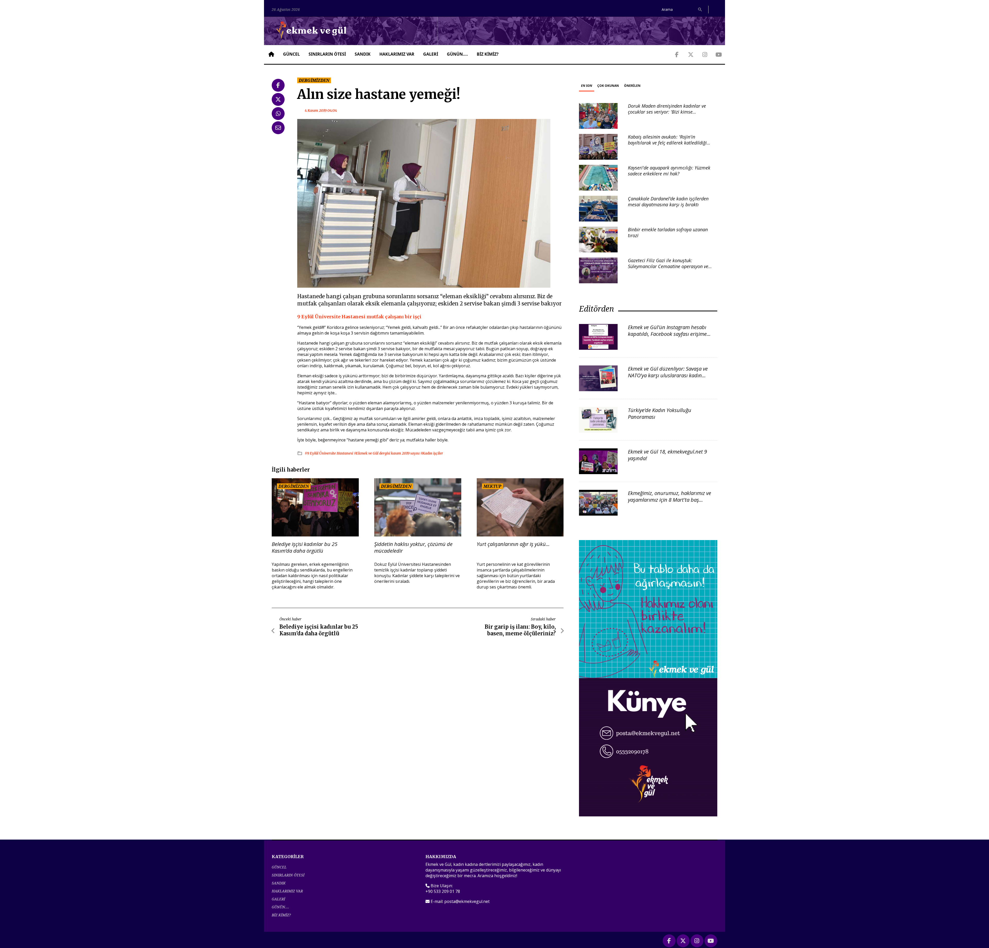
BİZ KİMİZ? (488, 54)
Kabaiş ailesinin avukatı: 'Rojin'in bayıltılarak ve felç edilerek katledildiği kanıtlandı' (667, 143)
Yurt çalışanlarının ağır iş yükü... (513, 544)
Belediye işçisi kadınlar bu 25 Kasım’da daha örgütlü (304, 547)
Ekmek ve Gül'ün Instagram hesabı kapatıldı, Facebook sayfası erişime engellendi (667, 334)
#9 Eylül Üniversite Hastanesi (329, 453)
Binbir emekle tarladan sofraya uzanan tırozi (668, 232)
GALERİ (430, 54)
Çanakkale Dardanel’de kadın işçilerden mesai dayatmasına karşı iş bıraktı (668, 201)
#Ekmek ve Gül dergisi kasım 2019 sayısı (387, 453)
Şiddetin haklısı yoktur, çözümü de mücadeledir (413, 547)
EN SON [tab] (586, 85)
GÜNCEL (291, 54)
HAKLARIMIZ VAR (396, 54)
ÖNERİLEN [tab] (632, 85)
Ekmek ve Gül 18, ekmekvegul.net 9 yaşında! (667, 455)
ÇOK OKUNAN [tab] (608, 85)
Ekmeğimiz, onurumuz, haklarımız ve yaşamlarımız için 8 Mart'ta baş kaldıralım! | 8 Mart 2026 (669, 500)
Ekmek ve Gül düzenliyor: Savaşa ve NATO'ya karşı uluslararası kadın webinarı (668, 375)
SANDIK (363, 54)
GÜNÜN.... (457, 54)
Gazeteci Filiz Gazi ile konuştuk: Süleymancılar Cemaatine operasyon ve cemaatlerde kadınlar (668, 266)
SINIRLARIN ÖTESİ (327, 54)
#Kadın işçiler (431, 453)
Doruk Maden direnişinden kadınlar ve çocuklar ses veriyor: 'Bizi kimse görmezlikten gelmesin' (667, 112)
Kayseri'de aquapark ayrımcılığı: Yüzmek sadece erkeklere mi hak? (669, 171)
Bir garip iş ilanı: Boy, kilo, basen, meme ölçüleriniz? (520, 630)
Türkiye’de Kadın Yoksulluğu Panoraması (659, 413)
